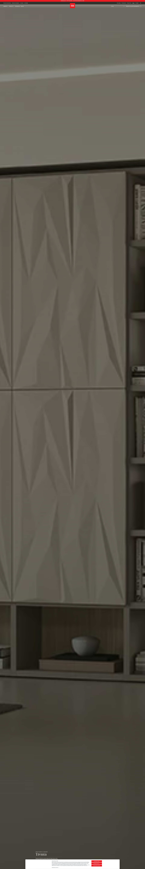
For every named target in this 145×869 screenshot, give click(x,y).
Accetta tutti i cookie (96, 861)
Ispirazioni (17, 6)
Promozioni (124, 3)
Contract (21, 3)
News (133, 3)
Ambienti (5, 6)
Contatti (136, 3)
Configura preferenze (96, 863)
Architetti (26, 3)
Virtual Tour (129, 3)
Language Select (141, 3)
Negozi (22, 6)
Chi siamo (119, 3)
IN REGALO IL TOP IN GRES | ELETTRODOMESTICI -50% (72, 0)
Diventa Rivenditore (7, 3)
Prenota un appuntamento (132, 6)
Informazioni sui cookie (55, 867)
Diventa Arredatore (15, 3)
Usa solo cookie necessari (96, 865)
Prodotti (11, 6)
